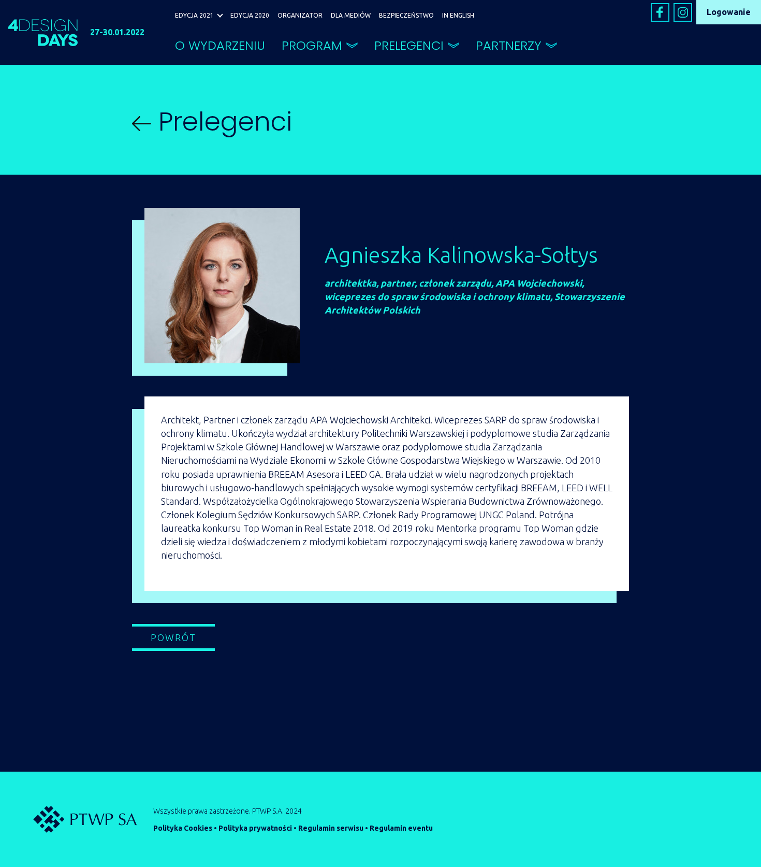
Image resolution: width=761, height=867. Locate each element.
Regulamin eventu (401, 828)
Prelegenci (221, 121)
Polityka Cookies (182, 828)
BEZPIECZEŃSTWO (406, 15)
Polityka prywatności (255, 828)
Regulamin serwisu (330, 828)
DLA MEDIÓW (351, 15)
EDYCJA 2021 (194, 15)
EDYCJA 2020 (249, 15)
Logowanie (729, 12)
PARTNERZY (509, 45)
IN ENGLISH (458, 15)
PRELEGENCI (409, 45)
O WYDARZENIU (220, 45)
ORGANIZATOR (300, 15)
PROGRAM (312, 45)
